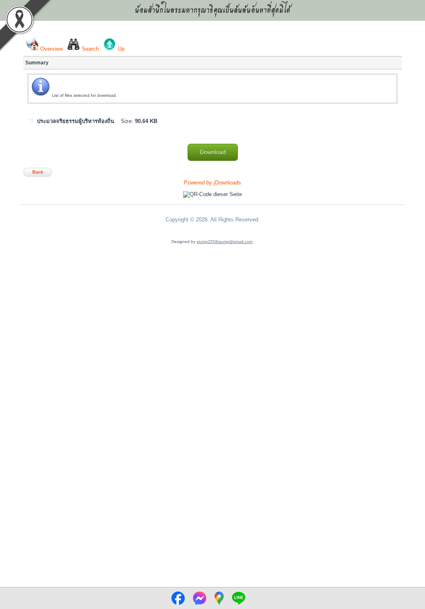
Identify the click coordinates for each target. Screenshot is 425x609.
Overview (51, 49)
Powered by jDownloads (212, 182)
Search (90, 49)
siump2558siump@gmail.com (224, 241)
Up (121, 49)
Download (213, 152)
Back (37, 171)
